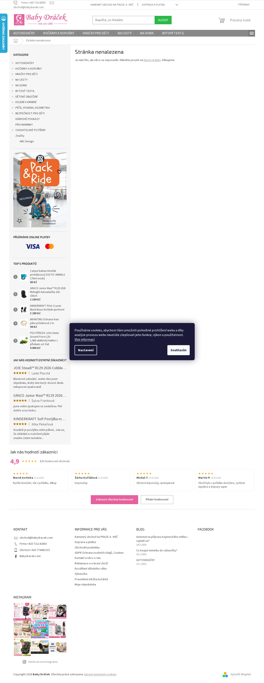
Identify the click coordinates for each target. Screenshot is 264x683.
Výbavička (81, 574)
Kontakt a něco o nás (88, 558)
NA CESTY (21, 80)
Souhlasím (179, 350)
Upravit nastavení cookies (100, 674)
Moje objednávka (85, 585)
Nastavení (85, 350)
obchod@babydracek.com (36, 538)
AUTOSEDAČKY (24, 63)
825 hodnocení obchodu (55, 461)
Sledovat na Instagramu (43, 662)
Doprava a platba (153, 5)
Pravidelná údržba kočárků (91, 579)
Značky (19, 136)
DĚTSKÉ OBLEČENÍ (26, 97)
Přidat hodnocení (157, 499)
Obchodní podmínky (87, 548)
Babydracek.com (30, 556)
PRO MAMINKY (24, 125)
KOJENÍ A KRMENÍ (25, 102)
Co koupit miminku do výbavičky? (156, 551)
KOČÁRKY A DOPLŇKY (28, 69)
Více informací (85, 339)
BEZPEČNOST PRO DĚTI (30, 113)
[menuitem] (24, 33)
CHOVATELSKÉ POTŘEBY (30, 130)
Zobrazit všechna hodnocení (114, 499)
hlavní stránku (152, 60)
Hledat (163, 20)
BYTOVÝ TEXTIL (25, 91)
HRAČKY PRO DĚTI (26, 74)
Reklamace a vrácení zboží (91, 563)
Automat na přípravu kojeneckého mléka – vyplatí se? (162, 539)
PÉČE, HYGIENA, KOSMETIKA (32, 108)
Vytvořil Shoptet (241, 674)
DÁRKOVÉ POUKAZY (27, 119)
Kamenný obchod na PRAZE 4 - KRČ (112, 5)
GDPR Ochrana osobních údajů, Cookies (99, 553)
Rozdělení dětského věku (91, 569)
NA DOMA (21, 85)
